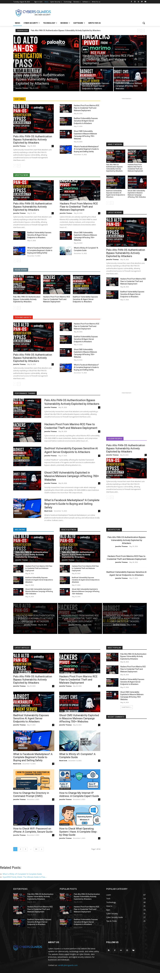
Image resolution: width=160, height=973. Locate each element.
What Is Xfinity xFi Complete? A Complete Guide (77, 756)
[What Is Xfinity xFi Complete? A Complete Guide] (66, 251)
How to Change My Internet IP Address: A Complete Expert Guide (79, 794)
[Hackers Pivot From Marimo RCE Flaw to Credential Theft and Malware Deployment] (113, 51)
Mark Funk (48, 511)
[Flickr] (120, 950)
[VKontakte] (133, 950)
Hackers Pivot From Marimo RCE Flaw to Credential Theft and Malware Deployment (86, 107)
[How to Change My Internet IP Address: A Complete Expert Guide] (79, 779)
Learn (86, 52)
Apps (15, 750)
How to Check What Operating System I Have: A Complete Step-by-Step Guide (78, 831)
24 (36, 849)
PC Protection (64, 824)
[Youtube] (145, 1)
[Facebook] (131, 1)
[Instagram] (135, 1)
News (18, 71)
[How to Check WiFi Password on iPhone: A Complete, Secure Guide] (33, 815)
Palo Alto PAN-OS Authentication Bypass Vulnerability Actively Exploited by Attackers (65, 30)
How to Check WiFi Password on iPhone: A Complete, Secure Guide (32, 830)
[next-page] (18, 165)
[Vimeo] (141, 1)
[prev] (138, 30)
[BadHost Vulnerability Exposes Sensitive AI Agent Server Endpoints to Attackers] (96, 79)
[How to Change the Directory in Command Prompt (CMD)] (33, 779)
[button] (144, 23)
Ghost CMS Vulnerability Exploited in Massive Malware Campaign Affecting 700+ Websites (137, 194)
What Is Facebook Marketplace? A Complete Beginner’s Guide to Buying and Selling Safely (86, 149)
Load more (126, 707)
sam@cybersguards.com (68, 965)
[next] (142, 30)
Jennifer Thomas (19, 146)
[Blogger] (108, 950)
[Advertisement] (98, 12)
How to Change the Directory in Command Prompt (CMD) (31, 794)
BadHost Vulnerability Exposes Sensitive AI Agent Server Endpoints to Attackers (86, 120)
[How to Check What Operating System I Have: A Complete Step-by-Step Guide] (79, 815)
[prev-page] (14, 165)
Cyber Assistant (19, 789)
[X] (138, 1)
